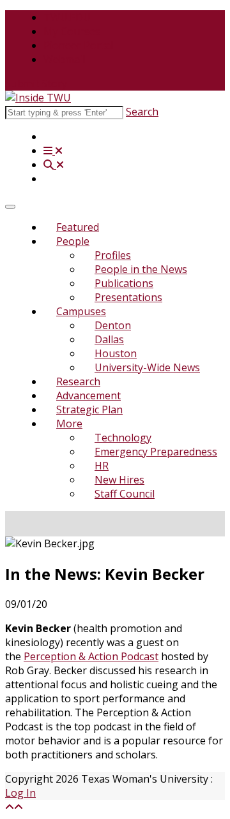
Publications (124, 283)
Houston (116, 353)
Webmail (64, 59)
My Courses (71, 31)
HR (102, 466)
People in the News (141, 269)
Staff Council (125, 494)
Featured (77, 227)
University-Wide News (147, 367)
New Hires (119, 480)
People (72, 241)
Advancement (88, 395)
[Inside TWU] (38, 98)
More (69, 424)
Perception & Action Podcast (91, 656)
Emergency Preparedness (156, 452)
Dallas (109, 339)
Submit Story (36, 84)
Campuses (81, 311)
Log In (20, 793)
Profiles (113, 255)
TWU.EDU (67, 17)
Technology (123, 438)
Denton (113, 325)
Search (142, 112)
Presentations (128, 297)
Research (78, 381)
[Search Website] (53, 165)
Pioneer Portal (78, 45)
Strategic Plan (89, 409)
